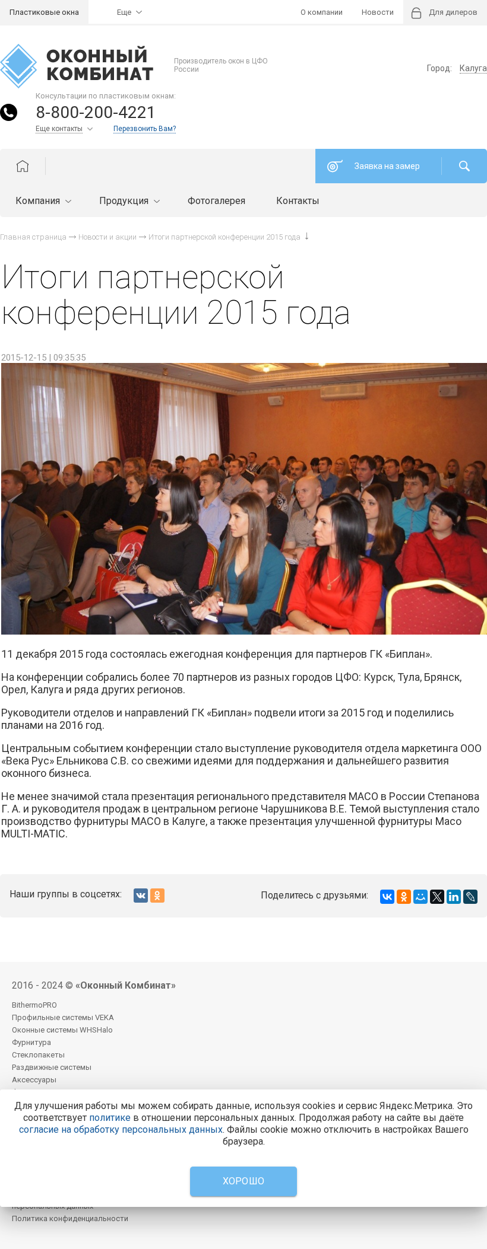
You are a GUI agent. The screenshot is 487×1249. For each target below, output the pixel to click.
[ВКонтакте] (387, 897)
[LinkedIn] (454, 897)
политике (110, 1117)
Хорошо (244, 1181)
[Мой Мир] (420, 897)
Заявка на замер (387, 166)
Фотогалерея (216, 200)
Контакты (298, 200)
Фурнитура (31, 1042)
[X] (437, 897)
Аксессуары (34, 1079)
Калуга (473, 68)
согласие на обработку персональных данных (121, 1129)
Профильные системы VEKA (63, 1017)
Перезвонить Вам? (144, 129)
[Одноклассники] (404, 897)
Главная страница (33, 236)
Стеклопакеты (38, 1054)
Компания (38, 200)
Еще (124, 12)
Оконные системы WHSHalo (62, 1029)
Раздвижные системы (51, 1067)
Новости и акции (107, 236)
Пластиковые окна (44, 12)
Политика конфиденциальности (70, 1218)
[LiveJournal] (470, 897)
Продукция (125, 200)
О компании (322, 12)
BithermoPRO (34, 1005)
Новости (378, 12)
